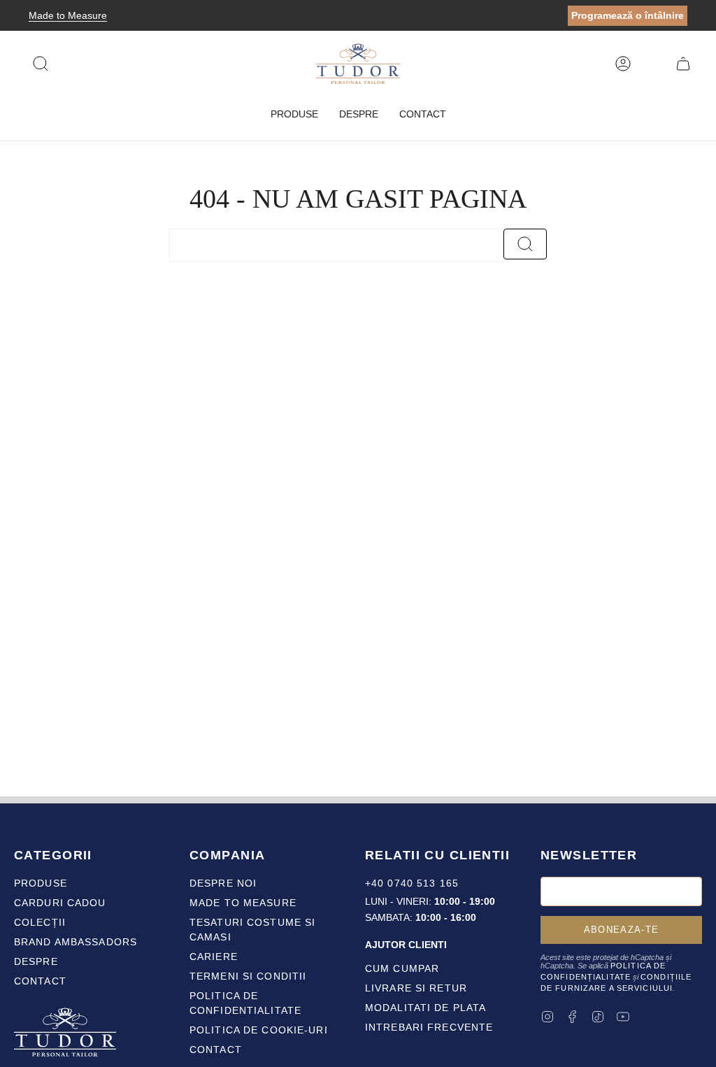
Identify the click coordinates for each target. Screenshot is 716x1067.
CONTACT (215, 1049)
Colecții (40, 922)
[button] (294, 114)
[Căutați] (525, 244)
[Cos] (683, 64)
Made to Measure (68, 15)
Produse (40, 883)
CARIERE (213, 956)
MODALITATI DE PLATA (425, 1007)
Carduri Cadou (60, 902)
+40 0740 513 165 (412, 883)
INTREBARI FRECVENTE (429, 1027)
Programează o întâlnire (627, 15)
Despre (36, 961)
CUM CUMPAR (402, 968)
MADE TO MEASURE (242, 902)
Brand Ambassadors (75, 941)
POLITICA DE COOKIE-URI (258, 1030)
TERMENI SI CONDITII (247, 976)
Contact (40, 981)
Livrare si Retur (416, 988)
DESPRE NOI (223, 883)
